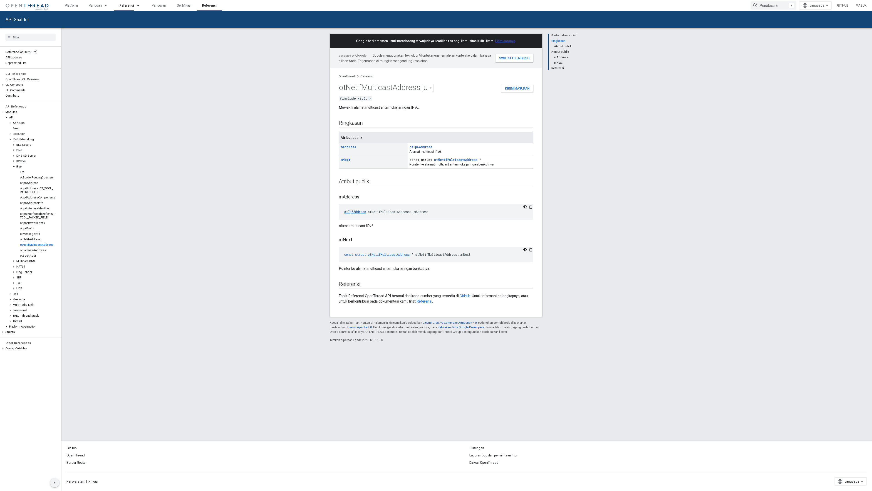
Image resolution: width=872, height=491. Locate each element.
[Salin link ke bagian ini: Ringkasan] (367, 123)
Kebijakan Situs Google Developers (461, 327)
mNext (345, 160)
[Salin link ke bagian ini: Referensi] (364, 284)
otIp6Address (420, 147)
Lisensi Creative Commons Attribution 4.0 (450, 322)
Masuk (861, 5)
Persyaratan (75, 481)
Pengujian (159, 5)
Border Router (77, 462)
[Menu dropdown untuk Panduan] (108, 5)
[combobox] (773, 5)
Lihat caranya (505, 41)
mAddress (348, 147)
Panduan (95, 5)
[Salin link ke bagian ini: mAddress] (363, 197)
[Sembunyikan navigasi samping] (54, 482)
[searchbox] (30, 37)
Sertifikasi (184, 5)
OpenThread (347, 76)
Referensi (126, 5)
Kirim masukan (517, 88)
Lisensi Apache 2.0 (359, 327)
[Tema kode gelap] (525, 207)
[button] (30, 85)
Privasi (93, 481)
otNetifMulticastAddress (455, 160)
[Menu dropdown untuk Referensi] (140, 5)
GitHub (842, 5)
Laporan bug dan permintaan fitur (493, 455)
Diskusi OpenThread (483, 462)
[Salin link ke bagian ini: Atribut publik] (373, 182)
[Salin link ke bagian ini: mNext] (357, 240)
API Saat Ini (17, 19)
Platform (71, 5)
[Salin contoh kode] (530, 207)
